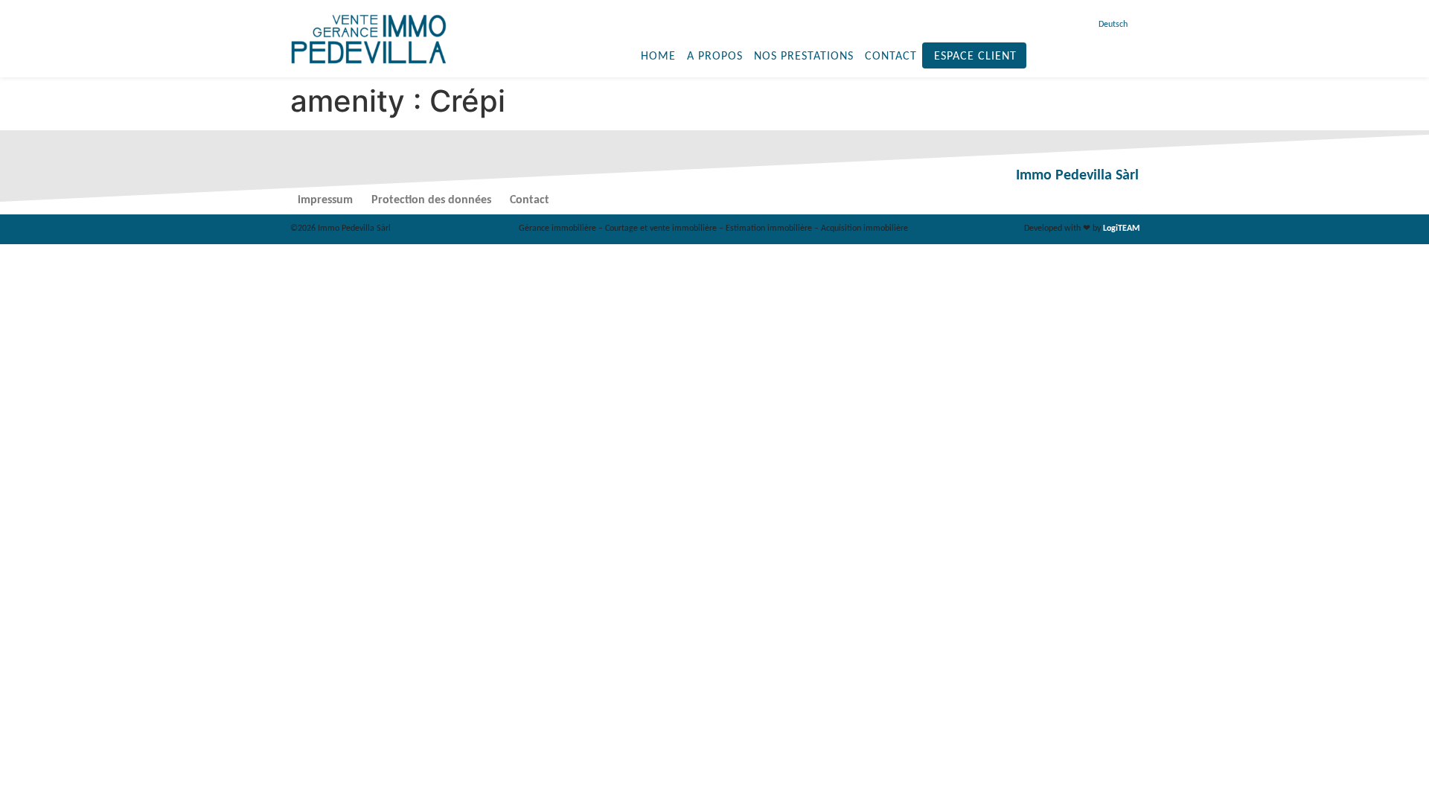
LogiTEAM (1121, 228)
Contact (891, 57)
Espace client (975, 57)
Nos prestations (804, 57)
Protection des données (431, 200)
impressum (325, 200)
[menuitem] (1111, 25)
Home (658, 57)
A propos (715, 57)
